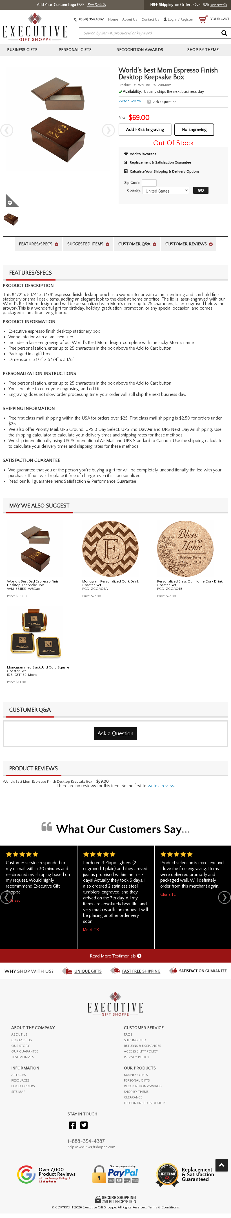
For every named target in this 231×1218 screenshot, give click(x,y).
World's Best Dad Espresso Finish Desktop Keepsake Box (34, 583)
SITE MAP (18, 1092)
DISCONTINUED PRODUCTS (145, 1103)
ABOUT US (19, 1034)
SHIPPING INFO (135, 1040)
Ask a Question (165, 102)
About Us (129, 19)
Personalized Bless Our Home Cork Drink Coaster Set (190, 583)
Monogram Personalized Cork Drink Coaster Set (110, 583)
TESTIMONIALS (22, 1057)
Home (113, 19)
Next (108, 130)
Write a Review (130, 101)
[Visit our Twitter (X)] (84, 1125)
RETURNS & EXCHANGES (142, 1046)
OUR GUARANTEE (24, 1051)
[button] (199, 190)
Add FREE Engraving (145, 129)
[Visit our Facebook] (73, 1125)
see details (218, 5)
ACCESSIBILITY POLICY (141, 1051)
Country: (134, 190)
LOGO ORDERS (23, 1086)
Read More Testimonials (113, 956)
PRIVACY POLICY (136, 1057)
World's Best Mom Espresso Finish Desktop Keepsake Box (47, 782)
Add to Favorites (143, 154)
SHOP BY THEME (136, 1092)
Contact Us (150, 19)
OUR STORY (20, 1046)
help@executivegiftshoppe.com (91, 1147)
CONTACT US (21, 1040)
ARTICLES (18, 1075)
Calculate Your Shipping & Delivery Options (164, 171)
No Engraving (194, 129)
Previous (7, 130)
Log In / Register (180, 19)
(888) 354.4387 (91, 19)
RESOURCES (20, 1080)
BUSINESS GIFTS (136, 1075)
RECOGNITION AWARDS (142, 1086)
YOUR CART (219, 19)
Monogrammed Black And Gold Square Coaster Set (38, 669)
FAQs (128, 1034)
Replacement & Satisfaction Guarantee (160, 162)
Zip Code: (132, 183)
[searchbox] (155, 33)
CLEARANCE (133, 1097)
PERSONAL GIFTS (137, 1080)
